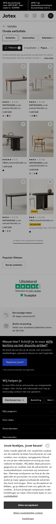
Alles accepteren (28, 505)
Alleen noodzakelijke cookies (28, 513)
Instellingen (28, 518)
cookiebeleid (10, 496)
